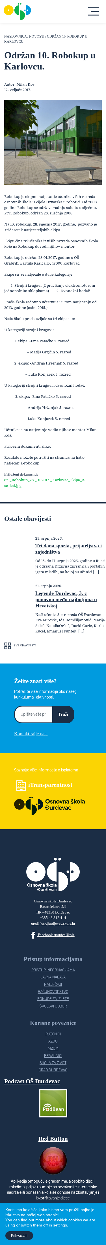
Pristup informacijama (53, 970)
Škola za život (53, 1063)
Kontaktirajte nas (30, 733)
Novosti (36, 36)
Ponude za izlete (53, 999)
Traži (63, 714)
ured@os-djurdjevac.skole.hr (53, 923)
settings (60, 1225)
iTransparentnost (50, 784)
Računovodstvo (53, 992)
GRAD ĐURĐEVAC (53, 1070)
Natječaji (53, 984)
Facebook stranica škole (56, 935)
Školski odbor (53, 1006)
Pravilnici (53, 1056)
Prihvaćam (19, 1236)
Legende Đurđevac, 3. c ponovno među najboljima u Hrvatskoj (66, 599)
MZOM (53, 1048)
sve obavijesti (25, 645)
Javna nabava (53, 977)
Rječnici (53, 1034)
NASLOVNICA (15, 36)
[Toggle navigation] (94, 11)
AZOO (53, 1041)
